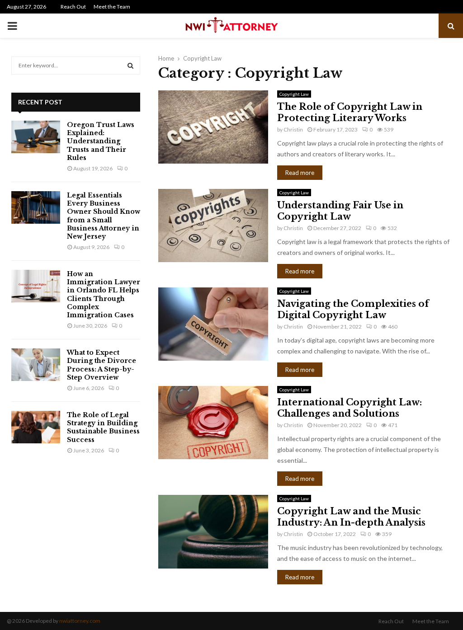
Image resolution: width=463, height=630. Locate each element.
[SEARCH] (130, 65)
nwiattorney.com (79, 620)
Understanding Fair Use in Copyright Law (340, 211)
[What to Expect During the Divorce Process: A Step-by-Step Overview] (35, 364)
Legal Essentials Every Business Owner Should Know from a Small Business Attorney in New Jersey (103, 215)
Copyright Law (294, 94)
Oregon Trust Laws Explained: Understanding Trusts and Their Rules (100, 141)
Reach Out (73, 6)
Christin (293, 129)
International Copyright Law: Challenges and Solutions (349, 408)
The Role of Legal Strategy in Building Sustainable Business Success (103, 427)
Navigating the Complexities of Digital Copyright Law (353, 309)
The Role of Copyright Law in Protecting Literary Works (349, 112)
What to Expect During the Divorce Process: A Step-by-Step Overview (101, 364)
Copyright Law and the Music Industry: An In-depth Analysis (351, 517)
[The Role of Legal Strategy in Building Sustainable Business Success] (35, 427)
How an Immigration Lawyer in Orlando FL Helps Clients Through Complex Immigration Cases (103, 294)
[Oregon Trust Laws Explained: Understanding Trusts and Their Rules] (35, 137)
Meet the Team (112, 6)
